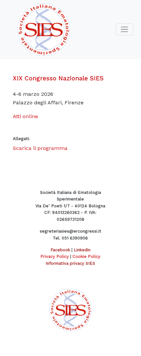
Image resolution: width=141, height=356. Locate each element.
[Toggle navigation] (124, 29)
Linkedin (82, 249)
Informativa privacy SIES (70, 263)
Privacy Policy (54, 256)
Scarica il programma (40, 148)
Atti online (25, 116)
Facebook (60, 249)
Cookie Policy (86, 256)
